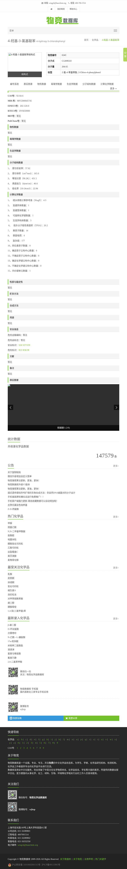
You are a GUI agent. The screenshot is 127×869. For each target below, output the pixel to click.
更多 (112, 88)
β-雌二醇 (12, 625)
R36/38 (26, 350)
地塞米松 (12, 539)
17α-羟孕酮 (13, 641)
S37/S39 (26, 345)
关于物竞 (77, 859)
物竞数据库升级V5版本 (19, 484)
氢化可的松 (13, 586)
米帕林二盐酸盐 (15, 645)
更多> (116, 466)
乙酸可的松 (13, 548)
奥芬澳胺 (12, 556)
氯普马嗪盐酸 (14, 653)
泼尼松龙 (12, 594)
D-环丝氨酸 (13, 629)
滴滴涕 (11, 649)
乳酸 (10, 574)
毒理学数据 (56, 84)
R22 (20, 350)
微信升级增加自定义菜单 (20, 476)
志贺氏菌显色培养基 (17, 505)
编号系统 (14, 84)
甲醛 (10, 523)
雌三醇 (11, 603)
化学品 (95, 40)
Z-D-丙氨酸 (13, 509)
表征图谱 (28, 84)
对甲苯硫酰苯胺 (15, 598)
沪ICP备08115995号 (51, 865)
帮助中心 (73, 9)
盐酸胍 (11, 535)
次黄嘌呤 (12, 633)
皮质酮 (11, 578)
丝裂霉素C (13, 552)
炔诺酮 (11, 582)
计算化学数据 (107, 84)
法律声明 (88, 859)
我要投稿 (17, 718)
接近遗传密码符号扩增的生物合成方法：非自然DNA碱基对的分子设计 (41, 493)
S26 (20, 345)
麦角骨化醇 (13, 560)
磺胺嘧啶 (12, 607)
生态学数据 (72, 84)
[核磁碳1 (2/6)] (63, 407)
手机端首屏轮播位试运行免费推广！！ (26, 497)
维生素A (12, 590)
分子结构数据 (89, 84)
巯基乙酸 (12, 527)
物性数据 (41, 84)
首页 (86, 40)
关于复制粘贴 (14, 472)
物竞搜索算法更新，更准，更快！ (24, 480)
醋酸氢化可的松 (15, 544)
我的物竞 (61, 9)
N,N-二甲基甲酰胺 (16, 531)
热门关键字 (100, 859)
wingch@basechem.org (57, 3)
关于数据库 (65, 859)
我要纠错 (72, 718)
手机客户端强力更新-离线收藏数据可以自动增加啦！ (33, 501)
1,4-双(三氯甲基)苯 (17, 611)
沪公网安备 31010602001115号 (25, 865)
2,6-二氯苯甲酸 (15, 662)
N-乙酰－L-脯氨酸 (16, 637)
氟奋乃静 (12, 658)
